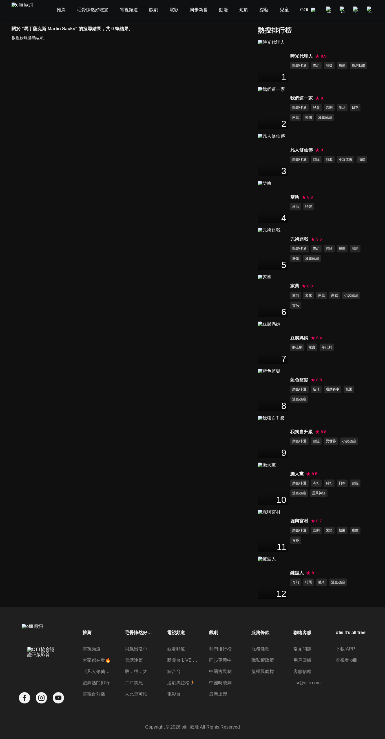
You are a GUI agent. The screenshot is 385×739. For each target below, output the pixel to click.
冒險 (316, 159)
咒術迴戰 (299, 239)
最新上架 (218, 694)
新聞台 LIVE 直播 (182, 660)
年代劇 (327, 347)
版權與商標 (262, 671)
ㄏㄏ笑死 (134, 682)
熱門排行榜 (220, 648)
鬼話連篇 (134, 660)
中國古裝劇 (220, 671)
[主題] (370, 9)
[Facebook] (24, 698)
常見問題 (302, 648)
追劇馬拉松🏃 (181, 682)
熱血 (329, 159)
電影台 (174, 694)
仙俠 (362, 159)
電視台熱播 (94, 694)
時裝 (308, 206)
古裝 (295, 305)
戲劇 (213, 632)
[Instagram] (41, 698)
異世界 (331, 441)
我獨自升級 (301, 431)
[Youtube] (58, 698)
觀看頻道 (176, 648)
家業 (294, 285)
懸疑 (329, 65)
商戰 (334, 295)
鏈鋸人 (297, 572)
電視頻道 (92, 648)
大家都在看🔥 (97, 660)
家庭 (295, 117)
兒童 (316, 107)
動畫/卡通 (299, 65)
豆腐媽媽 (299, 337)
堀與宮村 (299, 520)
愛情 (295, 206)
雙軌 (294, 197)
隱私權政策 (262, 660)
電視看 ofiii (346, 660)
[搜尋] (329, 9)
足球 (316, 389)
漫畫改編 (325, 117)
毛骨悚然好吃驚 (140, 632)
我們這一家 (301, 98)
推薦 (87, 632)
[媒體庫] (343, 9)
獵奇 (321, 582)
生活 (342, 107)
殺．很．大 (136, 671)
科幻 (329, 483)
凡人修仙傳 (301, 150)
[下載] (356, 9)
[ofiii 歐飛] (26, 10)
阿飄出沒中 (136, 648)
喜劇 (329, 107)
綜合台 (174, 671)
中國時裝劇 (220, 682)
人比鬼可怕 (136, 694)
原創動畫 (358, 65)
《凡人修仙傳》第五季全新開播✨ (98, 671)
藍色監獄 (299, 379)
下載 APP (345, 648)
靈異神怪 (319, 493)
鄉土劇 (297, 347)
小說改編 (345, 159)
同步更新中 (220, 660)
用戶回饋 (302, 660)
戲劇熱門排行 (96, 682)
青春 (295, 540)
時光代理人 (301, 56)
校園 (308, 117)
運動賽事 (332, 389)
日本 (355, 107)
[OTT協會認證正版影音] (41, 664)
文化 (308, 295)
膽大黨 (297, 473)
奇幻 (316, 65)
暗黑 (355, 248)
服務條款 (260, 648)
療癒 (342, 65)
